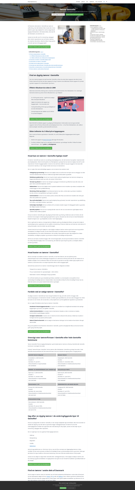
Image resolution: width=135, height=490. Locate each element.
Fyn (87, 1)
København (33, 446)
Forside (78, 1)
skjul (42, 52)
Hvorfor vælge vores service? (58, 14)
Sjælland (92, 1)
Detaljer (79, 485)
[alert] (67, 485)
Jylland (83, 1)
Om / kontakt (99, 1)
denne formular (47, 139)
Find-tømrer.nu (32, 2)
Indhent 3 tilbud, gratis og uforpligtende (74, 14)
